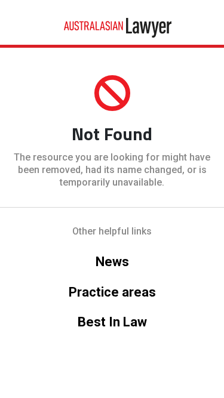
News (112, 261)
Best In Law (112, 321)
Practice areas (112, 292)
